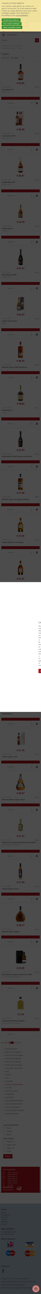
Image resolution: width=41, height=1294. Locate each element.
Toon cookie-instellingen (11, 24)
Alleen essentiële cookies (12, 27)
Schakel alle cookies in (11, 20)
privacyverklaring (22, 15)
